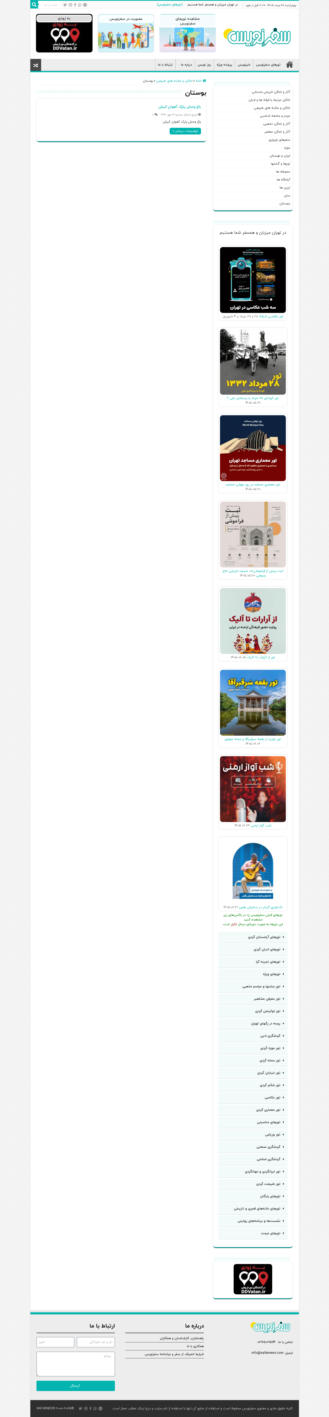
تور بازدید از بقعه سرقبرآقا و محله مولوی (253, 739)
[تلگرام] (85, 5)
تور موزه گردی (270, 1048)
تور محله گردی (270, 1060)
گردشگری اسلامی (268, 1159)
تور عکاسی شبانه (271, 316)
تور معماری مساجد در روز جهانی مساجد (253, 484)
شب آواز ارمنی (261, 825)
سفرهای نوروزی (279, 140)
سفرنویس (249, 1408)
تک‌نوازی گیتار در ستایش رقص (260, 907)
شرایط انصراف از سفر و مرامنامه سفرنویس (174, 1354)
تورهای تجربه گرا (268, 962)
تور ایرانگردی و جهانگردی (262, 1171)
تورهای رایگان (270, 1196)
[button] (253, 937)
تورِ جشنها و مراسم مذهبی (261, 986)
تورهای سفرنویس (268, 64)
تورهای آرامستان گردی (264, 937)
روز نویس (204, 64)
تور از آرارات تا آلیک (261, 657)
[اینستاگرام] (70, 5)
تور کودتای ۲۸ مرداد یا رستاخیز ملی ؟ (253, 398)
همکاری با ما (195, 1346)
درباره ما (186, 64)
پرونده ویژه (224, 64)
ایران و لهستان (280, 156)
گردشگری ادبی (270, 1036)
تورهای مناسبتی (268, 1122)
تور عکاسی (272, 1097)
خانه (289, 64)
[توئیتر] (65, 5)
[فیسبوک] (75, 5)
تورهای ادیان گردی (267, 949)
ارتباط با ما (165, 64)
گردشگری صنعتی (268, 1147)
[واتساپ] (80, 5)
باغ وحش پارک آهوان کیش (179, 106)
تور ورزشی (272, 1134)
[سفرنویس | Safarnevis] (257, 36)
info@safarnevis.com (268, 1353)
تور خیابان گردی (268, 1073)
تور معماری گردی (268, 1110)
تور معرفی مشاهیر (267, 999)
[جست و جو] (34, 4)
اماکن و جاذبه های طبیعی (174, 81)
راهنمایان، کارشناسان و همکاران (182, 1338)
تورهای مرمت (270, 1233)
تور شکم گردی (270, 1085)
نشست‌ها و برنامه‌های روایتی (259, 1221)
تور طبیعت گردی (268, 1184)
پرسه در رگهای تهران (265, 1023)
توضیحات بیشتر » (185, 131)
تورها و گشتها (280, 163)
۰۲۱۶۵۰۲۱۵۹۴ (266, 1342)
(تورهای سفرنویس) (169, 5)
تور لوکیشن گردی (267, 1011)
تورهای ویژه (271, 974)
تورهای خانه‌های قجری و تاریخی (257, 1208)
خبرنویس (244, 64)
